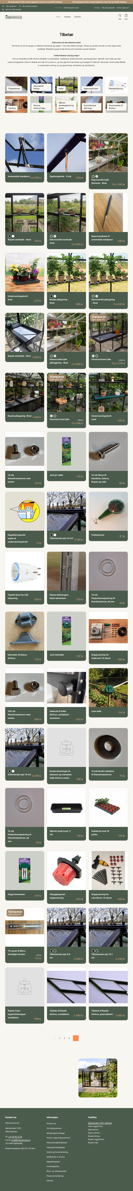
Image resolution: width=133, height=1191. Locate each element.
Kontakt (77, 17)
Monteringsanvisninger (56, 1133)
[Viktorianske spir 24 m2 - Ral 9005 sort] (51, 535)
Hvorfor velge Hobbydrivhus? (58, 1138)
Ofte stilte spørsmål (108, 8)
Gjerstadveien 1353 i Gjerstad (100, 1123)
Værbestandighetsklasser (57, 1142)
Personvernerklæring (55, 1176)
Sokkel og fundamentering (57, 1152)
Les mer (14, 168)
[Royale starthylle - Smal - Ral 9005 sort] (9, 236)
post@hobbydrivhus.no (20, 1140)
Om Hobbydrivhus (54, 1128)
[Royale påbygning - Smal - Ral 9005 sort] (51, 296)
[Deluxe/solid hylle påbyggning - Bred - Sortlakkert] (51, 356)
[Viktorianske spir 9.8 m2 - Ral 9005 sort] (51, 951)
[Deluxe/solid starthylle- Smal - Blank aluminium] (55, 236)
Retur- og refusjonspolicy (57, 1171)
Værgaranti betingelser (56, 1147)
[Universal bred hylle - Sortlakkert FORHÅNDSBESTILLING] (96, 356)
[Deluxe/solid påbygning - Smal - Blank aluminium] (96, 296)
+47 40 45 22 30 (15, 1137)
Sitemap (50, 1180)
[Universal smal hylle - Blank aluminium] (51, 416)
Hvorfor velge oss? (123, 8)
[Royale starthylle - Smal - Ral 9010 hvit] (13, 236)
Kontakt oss (51, 1123)
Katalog (67, 17)
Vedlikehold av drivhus (56, 1157)
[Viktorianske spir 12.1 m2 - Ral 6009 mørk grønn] (96, 951)
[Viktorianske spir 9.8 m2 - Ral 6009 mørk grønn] (55, 951)
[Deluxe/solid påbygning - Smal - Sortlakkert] (93, 296)
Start (58, 17)
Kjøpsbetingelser (53, 1162)
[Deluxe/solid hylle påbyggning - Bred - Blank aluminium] (55, 356)
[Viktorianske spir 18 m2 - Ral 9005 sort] (9, 771)
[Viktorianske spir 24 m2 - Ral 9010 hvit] (55, 535)
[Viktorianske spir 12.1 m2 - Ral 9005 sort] (93, 951)
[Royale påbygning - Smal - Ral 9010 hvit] (55, 296)
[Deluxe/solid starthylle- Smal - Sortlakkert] (51, 236)
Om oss (96, 8)
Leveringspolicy (53, 1166)
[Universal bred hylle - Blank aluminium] (93, 356)
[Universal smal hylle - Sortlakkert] (55, 416)
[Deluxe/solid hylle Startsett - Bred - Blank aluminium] (96, 176)
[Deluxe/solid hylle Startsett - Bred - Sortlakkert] (93, 176)
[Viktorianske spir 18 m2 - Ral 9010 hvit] (13, 771)
